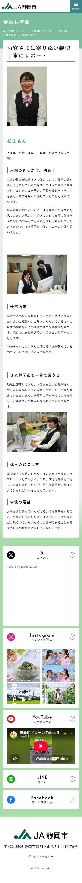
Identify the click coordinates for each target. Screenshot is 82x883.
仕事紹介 (11, 34)
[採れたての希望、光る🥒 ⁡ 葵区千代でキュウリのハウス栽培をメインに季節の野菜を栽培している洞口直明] (58, 699)
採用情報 (63, 31)
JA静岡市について (41, 31)
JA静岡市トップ (15, 31)
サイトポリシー (43, 856)
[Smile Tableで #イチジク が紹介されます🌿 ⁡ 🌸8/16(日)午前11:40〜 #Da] (58, 665)
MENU (76, 6)
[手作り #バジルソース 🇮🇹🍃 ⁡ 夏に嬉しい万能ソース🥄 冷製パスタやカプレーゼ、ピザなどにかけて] (23, 665)
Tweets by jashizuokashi (23, 567)
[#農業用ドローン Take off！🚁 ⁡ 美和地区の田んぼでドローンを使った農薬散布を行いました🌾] (23, 699)
